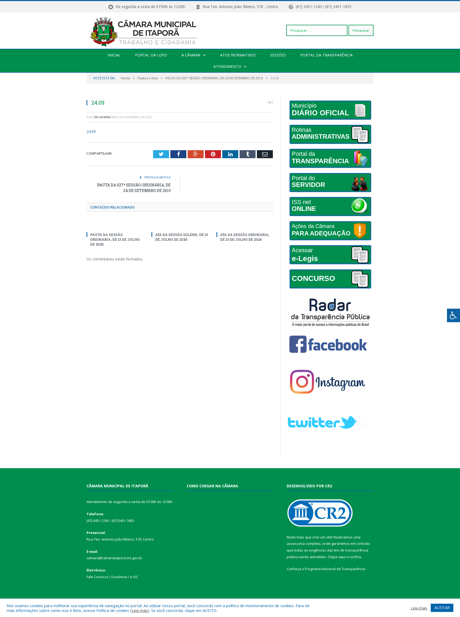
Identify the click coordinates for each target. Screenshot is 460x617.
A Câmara (191, 55)
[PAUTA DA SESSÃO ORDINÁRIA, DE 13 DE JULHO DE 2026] (115, 224)
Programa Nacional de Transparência (335, 568)
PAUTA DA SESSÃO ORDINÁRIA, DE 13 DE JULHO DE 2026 (115, 239)
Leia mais (140, 610)
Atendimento (227, 66)
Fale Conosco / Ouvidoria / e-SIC (112, 576)
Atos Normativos (238, 55)
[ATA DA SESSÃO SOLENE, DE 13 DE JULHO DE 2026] (179, 224)
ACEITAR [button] (442, 607)
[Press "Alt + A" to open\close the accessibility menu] (453, 315)
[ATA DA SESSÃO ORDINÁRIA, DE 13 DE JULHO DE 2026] (244, 224)
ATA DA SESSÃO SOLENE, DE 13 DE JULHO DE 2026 (181, 237)
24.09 (91, 131)
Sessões (278, 55)
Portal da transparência (326, 55)
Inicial (114, 55)
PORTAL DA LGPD (151, 55)
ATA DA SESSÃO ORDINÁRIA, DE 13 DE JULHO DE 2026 (244, 237)
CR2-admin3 (102, 117)
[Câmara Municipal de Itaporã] (144, 30)
